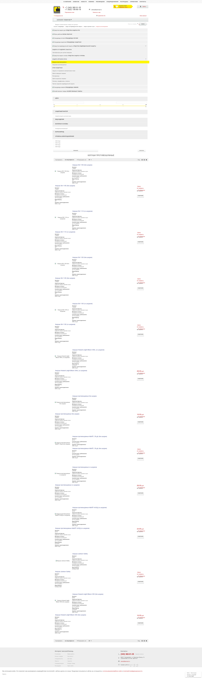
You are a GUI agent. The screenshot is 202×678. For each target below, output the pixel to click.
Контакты (143, 1)
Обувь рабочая (67, 34)
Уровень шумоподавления (64, 136)
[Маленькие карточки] (142, 160)
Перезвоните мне (69, 12)
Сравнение (101, 15)
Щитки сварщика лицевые (59, 73)
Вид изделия (59, 119)
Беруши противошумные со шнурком (85, 467)
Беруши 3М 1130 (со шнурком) (83, 303)
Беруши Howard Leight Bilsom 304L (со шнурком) (88, 350)
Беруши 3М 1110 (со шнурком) (83, 211)
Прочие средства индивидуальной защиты (63, 83)
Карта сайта (70, 665)
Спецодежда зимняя (71, 87)
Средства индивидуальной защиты (84, 46)
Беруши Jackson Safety (80, 554)
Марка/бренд (59, 132)
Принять (4, 674)
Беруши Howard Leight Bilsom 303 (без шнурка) (88, 594)
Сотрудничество (59, 658)
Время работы (71, 654)
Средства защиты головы (76, 55)
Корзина (189, 674)
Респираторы (55, 76)
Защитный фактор (61, 111)
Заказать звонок (139, 654)
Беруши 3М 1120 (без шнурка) (82, 257)
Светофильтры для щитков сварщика (62, 52)
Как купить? (70, 656)
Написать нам (96, 12)
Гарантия (70, 661)
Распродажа (124, 1)
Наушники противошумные (59, 64)
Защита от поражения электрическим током (63, 70)
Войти (144, 6)
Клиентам (76, 1)
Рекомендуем (100, 1)
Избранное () (59, 15)
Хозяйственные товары (74, 91)
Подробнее (140, 195)
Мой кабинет (143, 15)
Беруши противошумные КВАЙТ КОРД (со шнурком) (90, 507)
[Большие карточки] (144, 160)
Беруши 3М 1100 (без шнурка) (82, 165)
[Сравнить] (137, 191)
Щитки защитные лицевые (59, 78)
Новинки (91, 1)
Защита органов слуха (59, 59)
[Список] (146, 160)
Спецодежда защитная (73, 42)
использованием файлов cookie (112, 671)
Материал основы (61, 124)
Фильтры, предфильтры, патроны (61, 81)
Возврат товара (71, 663)
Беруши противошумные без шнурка (85, 396)
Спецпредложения (112, 1)
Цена (57, 98)
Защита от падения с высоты (62, 49)
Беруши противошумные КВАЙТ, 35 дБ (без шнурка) (90, 436)
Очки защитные (57, 67)
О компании (67, 1)
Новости (84, 1)
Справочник (134, 1)
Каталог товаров (63, 19)
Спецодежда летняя (71, 38)
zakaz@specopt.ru (96, 9)
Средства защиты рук (73, 30)
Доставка (70, 658)
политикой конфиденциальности (132, 671)
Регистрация (193, 673)
